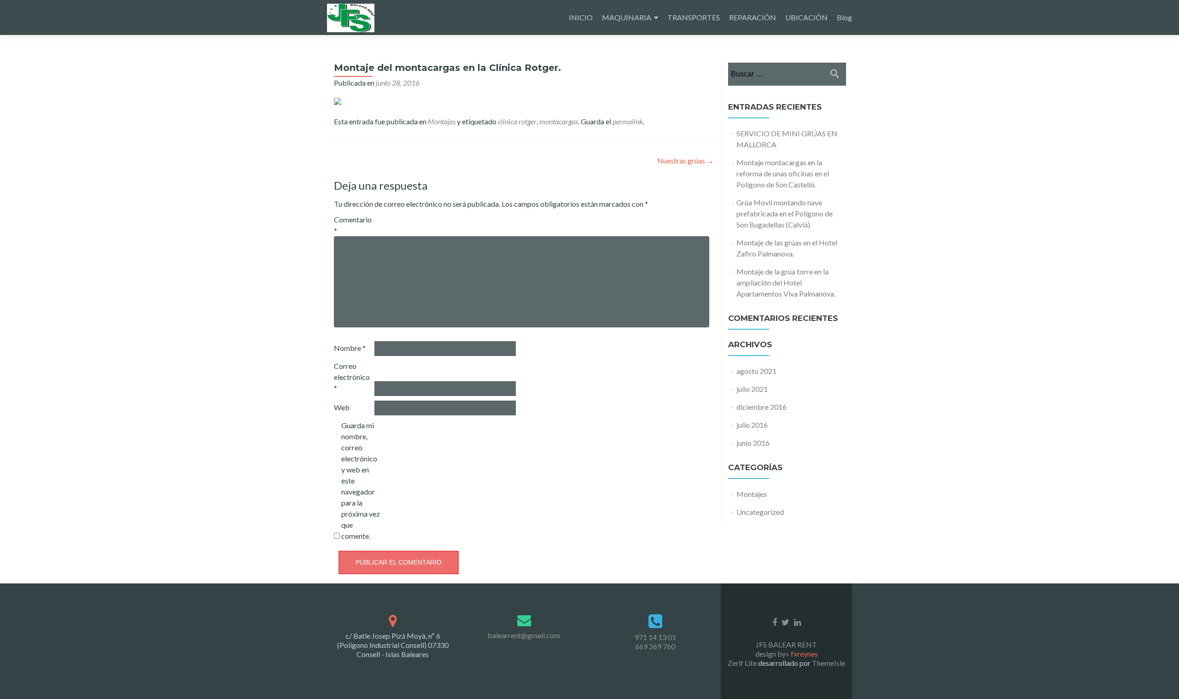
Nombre (350, 348)
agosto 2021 (756, 371)
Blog (844, 17)
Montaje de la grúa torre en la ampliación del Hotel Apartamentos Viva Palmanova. (785, 282)
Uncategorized (760, 511)
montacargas (558, 121)
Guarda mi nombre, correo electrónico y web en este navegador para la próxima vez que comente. (360, 480)
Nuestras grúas (685, 160)
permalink (628, 121)
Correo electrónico (352, 376)
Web (342, 407)
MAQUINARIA (626, 17)
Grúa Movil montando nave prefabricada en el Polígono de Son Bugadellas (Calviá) (784, 213)
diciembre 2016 (761, 406)
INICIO (581, 17)
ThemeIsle (828, 662)
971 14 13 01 (655, 637)
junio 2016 (753, 442)
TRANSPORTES (693, 17)
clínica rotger (517, 121)
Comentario (353, 225)
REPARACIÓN (752, 17)
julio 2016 (752, 424)
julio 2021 (752, 388)
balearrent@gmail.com (524, 635)
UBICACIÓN (806, 17)
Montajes (441, 121)
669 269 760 (655, 646)
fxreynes (804, 653)
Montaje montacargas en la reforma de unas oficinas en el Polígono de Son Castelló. (782, 173)
